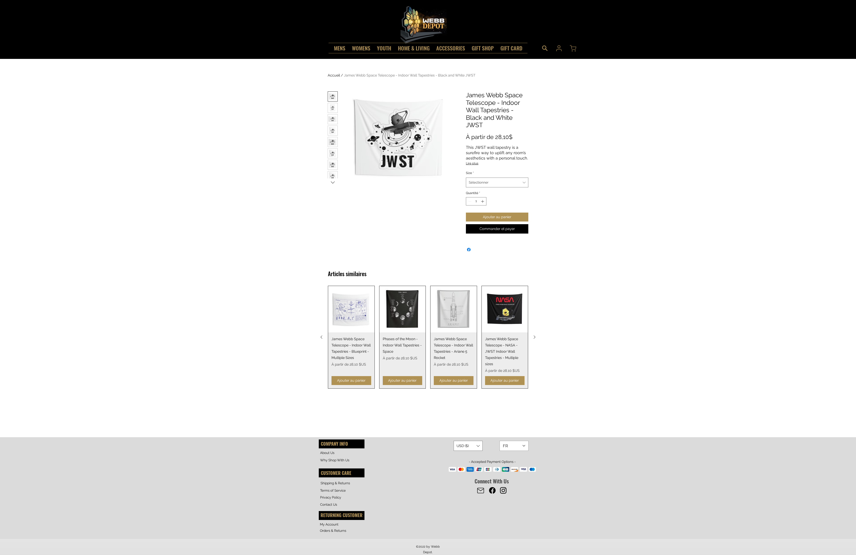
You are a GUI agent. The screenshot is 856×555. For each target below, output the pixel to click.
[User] (558, 48)
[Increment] (483, 201)
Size (470, 173)
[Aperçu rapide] (351, 309)
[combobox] (497, 182)
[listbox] (468, 446)
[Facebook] (492, 490)
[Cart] (573, 48)
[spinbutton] (476, 201)
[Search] (545, 48)
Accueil (334, 75)
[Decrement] (469, 201)
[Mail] (480, 490)
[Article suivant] (534, 337)
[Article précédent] (321, 337)
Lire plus (472, 163)
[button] (468, 446)
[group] (428, 337)
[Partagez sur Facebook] (468, 249)
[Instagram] (503, 490)
